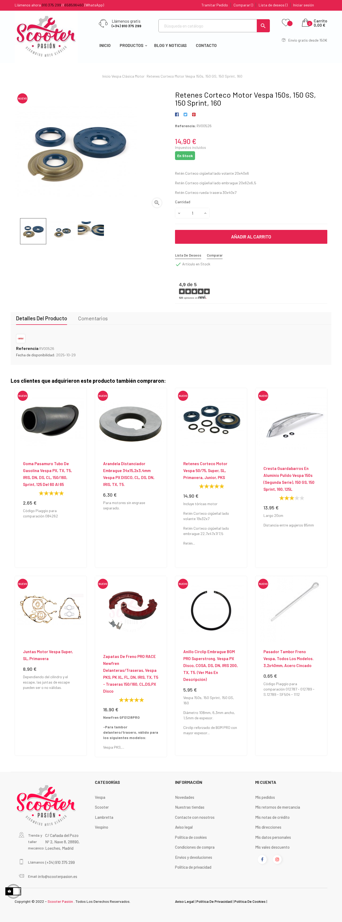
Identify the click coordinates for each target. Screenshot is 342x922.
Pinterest (194, 114)
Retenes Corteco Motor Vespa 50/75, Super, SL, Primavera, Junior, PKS (205, 470)
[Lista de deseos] (286, 23)
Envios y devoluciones (193, 857)
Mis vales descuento (272, 847)
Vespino (101, 827)
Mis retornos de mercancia (277, 807)
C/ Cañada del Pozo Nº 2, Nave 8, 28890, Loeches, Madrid (62, 842)
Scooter (102, 807)
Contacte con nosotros (195, 817)
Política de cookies (191, 837)
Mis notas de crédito (272, 817)
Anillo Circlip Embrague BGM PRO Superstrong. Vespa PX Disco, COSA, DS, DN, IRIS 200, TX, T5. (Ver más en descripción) (210, 665)
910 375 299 (51, 5)
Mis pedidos (265, 797)
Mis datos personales (273, 837)
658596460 (74, 5)
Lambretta (104, 817)
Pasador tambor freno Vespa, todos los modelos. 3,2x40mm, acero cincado (288, 658)
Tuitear (185, 114)
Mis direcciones (268, 827)
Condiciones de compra (195, 847)
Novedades (184, 797)
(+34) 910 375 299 (126, 25)
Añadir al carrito (251, 236)
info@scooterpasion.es (57, 876)
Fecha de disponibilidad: (35, 355)
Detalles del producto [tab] (41, 318)
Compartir (178, 114)
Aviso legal (184, 827)
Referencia (27, 348)
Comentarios (93, 318)
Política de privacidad (193, 867)
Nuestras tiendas (189, 807)
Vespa (100, 797)
